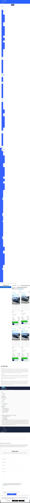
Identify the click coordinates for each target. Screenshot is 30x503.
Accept (21, 500)
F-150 (6, 17)
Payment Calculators (5, 94)
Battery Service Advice (7, 123)
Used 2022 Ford (20, 289)
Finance (3, 82)
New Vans (4, 37)
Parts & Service (3, 99)
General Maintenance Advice (5, 114)
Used (6, 283)
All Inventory (4, 283)
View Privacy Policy (5, 485)
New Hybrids (4, 41)
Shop (2, 392)
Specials (3, 75)
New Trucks (4, 14)
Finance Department (5, 84)
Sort (19, 285)
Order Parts (6, 110)
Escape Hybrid (7, 43)
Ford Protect (4, 50)
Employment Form (6, 139)
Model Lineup (5, 52)
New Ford (2, 8)
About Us (3, 131)
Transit (7, 40)
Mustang (6, 12)
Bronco (7, 30)
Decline (15, 500)
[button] (1, 146)
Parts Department (5, 108)
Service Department (5, 103)
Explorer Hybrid (7, 45)
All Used (4, 61)
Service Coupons (5, 81)
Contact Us (5, 145)
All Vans (6, 39)
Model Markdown (3, 74)
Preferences (8, 500)
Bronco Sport (7, 32)
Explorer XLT (23, 294)
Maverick (7, 159)
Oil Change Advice (6, 117)
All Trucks (6, 15)
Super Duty (6, 21)
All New (4, 11)
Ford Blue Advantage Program (4, 71)
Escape (7, 33)
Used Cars (2, 58)
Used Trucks (4, 64)
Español (2, 2)
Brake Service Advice (6, 120)
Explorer (7, 34)
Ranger (7, 19)
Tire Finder (6, 112)
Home (4, 148)
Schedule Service (5, 105)
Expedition (8, 35)
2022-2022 (9, 283)
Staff (5, 140)
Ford (11, 283)
